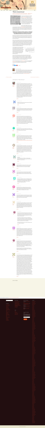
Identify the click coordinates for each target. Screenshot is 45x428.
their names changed (24, 17)
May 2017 (33, 381)
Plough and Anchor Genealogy (26, 303)
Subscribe (10, 10)
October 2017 (33, 376)
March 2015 (33, 408)
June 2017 (33, 380)
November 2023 (33, 301)
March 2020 (33, 346)
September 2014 (34, 414)
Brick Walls (29, 13)
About (4, 10)
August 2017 (33, 378)
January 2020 (33, 348)
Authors (7, 10)
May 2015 (33, 406)
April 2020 (33, 345)
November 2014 (33, 412)
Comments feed (16, 313)
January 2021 (33, 336)
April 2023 (33, 308)
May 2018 (33, 369)
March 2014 (33, 420)
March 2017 (33, 383)
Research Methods (25, 13)
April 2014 (33, 419)
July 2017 (33, 379)
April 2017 (33, 382)
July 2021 (33, 330)
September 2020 (34, 340)
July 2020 (33, 342)
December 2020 (33, 337)
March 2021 (33, 334)
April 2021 (33, 333)
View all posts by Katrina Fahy (27, 73)
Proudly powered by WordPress (22, 426)
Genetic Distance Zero (17, 302)
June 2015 (33, 405)
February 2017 (33, 384)
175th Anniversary (8, 304)
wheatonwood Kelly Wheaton (14, 86)
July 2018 (33, 367)
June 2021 (33, 331)
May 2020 (33, 344)
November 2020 (33, 338)
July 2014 (33, 416)
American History (18, 13)
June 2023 (33, 306)
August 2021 (33, 329)
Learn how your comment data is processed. (14, 297)
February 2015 (33, 409)
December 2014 (33, 411)
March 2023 (33, 309)
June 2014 (33, 417)
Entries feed (16, 312)
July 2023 (33, 305)
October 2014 (33, 413)
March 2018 (33, 371)
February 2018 (33, 372)
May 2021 (33, 332)
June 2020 (33, 343)
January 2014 (33, 422)
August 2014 (33, 415)
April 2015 (33, 407)
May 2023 (33, 307)
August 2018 (33, 366)
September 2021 (34, 328)
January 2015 (33, 410)
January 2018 (33, 373)
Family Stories (21, 13)
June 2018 (33, 368)
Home (1, 10)
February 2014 (33, 421)
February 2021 (33, 335)
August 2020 (33, 341)
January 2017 (33, 385)
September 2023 (34, 303)
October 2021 (33, 327)
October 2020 (33, 339)
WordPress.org (16, 314)
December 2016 (33, 386)
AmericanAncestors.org (15, 10)
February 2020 (33, 347)
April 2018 (33, 370)
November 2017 (33, 375)
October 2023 (33, 302)
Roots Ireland (23, 60)
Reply (17, 98)
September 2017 (34, 377)
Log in (15, 311)
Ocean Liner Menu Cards (17, 301)
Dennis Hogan (14, 61)
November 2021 (33, 326)
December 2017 (33, 374)
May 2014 (33, 418)
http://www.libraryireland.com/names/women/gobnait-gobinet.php (24, 140)
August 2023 (33, 304)
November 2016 (33, 387)
